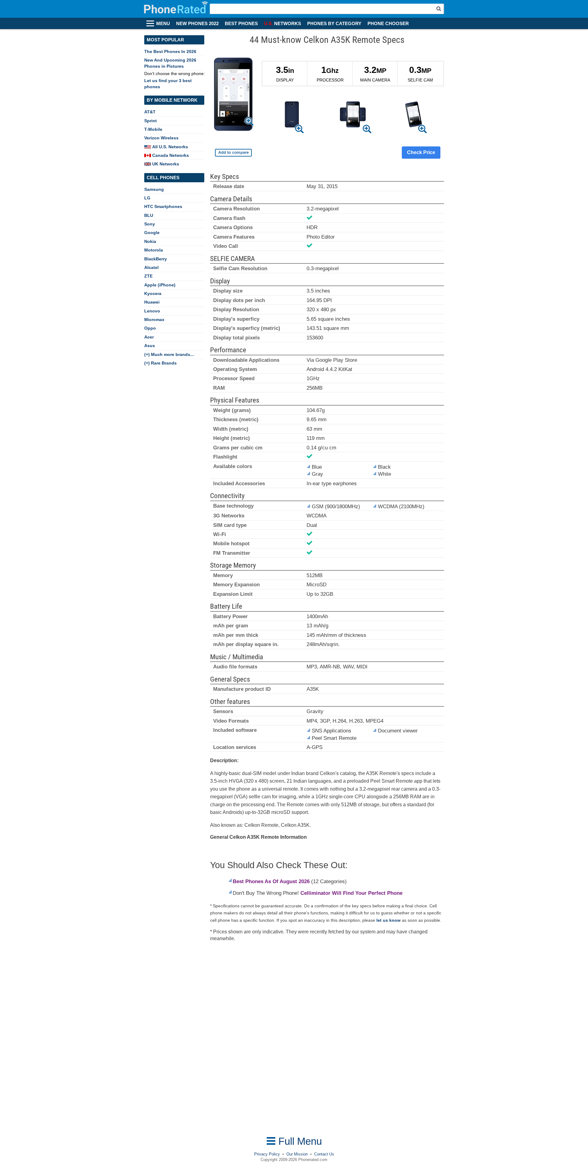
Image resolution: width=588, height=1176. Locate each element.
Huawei (152, 302)
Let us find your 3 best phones (168, 83)
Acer (149, 337)
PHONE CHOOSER (388, 23)
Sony (149, 223)
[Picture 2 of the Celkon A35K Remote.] (352, 115)
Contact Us (324, 1154)
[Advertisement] (259, 1039)
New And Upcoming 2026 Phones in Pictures (170, 63)
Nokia (150, 241)
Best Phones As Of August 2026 (271, 881)
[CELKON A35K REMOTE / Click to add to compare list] (233, 153)
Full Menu (299, 1141)
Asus (149, 345)
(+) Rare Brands (160, 363)
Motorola (153, 250)
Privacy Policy (267, 1154)
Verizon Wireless (161, 137)
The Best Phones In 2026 (170, 51)
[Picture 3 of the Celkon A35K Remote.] (414, 115)
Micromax (154, 319)
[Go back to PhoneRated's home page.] (176, 9)
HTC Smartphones (163, 206)
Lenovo (152, 310)
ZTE (148, 276)
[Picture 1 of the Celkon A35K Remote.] (292, 115)
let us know (388, 920)
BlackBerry (155, 258)
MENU (163, 23)
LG (147, 197)
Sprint (150, 120)
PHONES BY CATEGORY (334, 23)
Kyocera (152, 293)
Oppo (150, 328)
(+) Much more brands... (169, 354)
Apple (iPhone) (159, 284)
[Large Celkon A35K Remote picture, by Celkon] (233, 96)
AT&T (150, 111)
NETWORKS (282, 23)
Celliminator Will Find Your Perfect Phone (351, 893)
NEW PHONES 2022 (197, 23)
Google (152, 232)
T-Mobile (153, 129)
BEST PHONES (241, 23)
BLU (148, 215)
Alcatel (151, 267)
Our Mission (297, 1154)
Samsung (154, 189)
